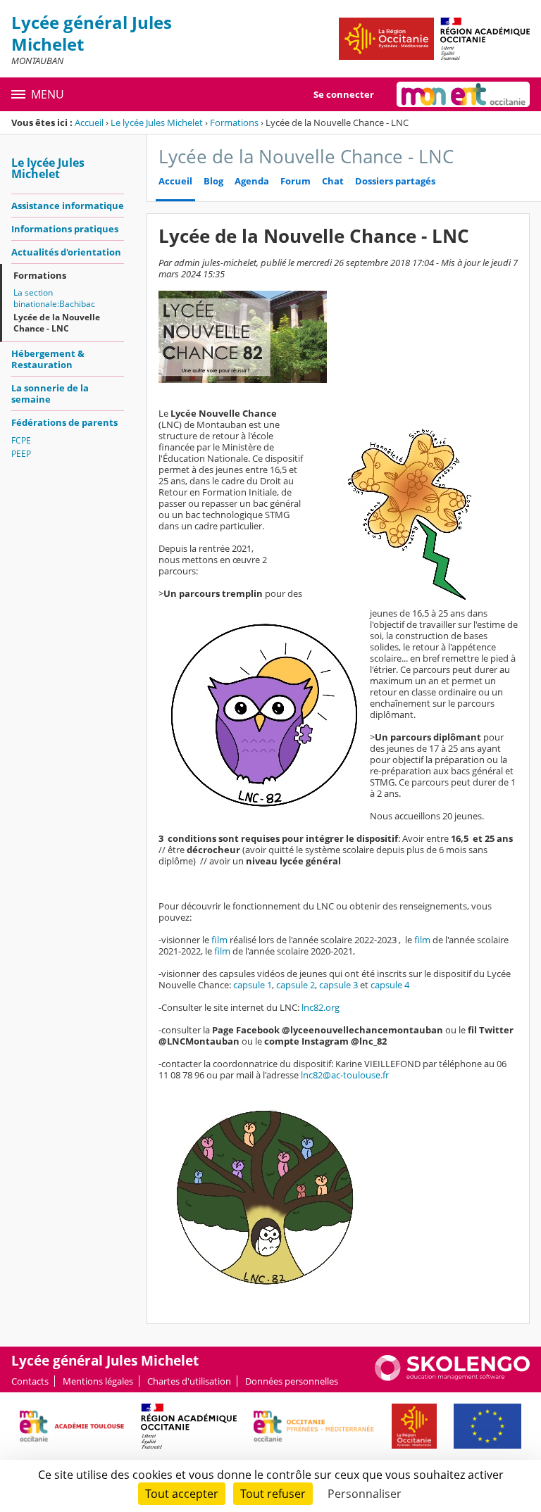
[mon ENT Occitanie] (463, 94)
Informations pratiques (64, 228)
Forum (295, 181)
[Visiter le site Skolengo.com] (452, 1377)
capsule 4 (390, 984)
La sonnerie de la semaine (50, 393)
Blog (213, 181)
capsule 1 (252, 984)
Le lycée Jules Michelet (157, 122)
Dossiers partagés (395, 181)
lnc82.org (319, 1007)
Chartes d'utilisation (189, 1381)
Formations (234, 122)
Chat (333, 181)
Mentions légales (98, 1381)
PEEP (21, 454)
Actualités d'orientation (66, 252)
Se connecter (343, 94)
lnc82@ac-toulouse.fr (345, 1075)
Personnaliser (365, 1493)
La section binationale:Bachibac (54, 298)
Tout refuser (273, 1493)
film (220, 939)
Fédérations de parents (64, 422)
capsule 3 (338, 984)
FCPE (21, 440)
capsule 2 (295, 984)
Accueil (89, 122)
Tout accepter (181, 1493)
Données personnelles (291, 1381)
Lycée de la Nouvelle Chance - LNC (56, 322)
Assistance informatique (67, 205)
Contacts (30, 1381)
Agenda (252, 181)
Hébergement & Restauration (48, 359)
